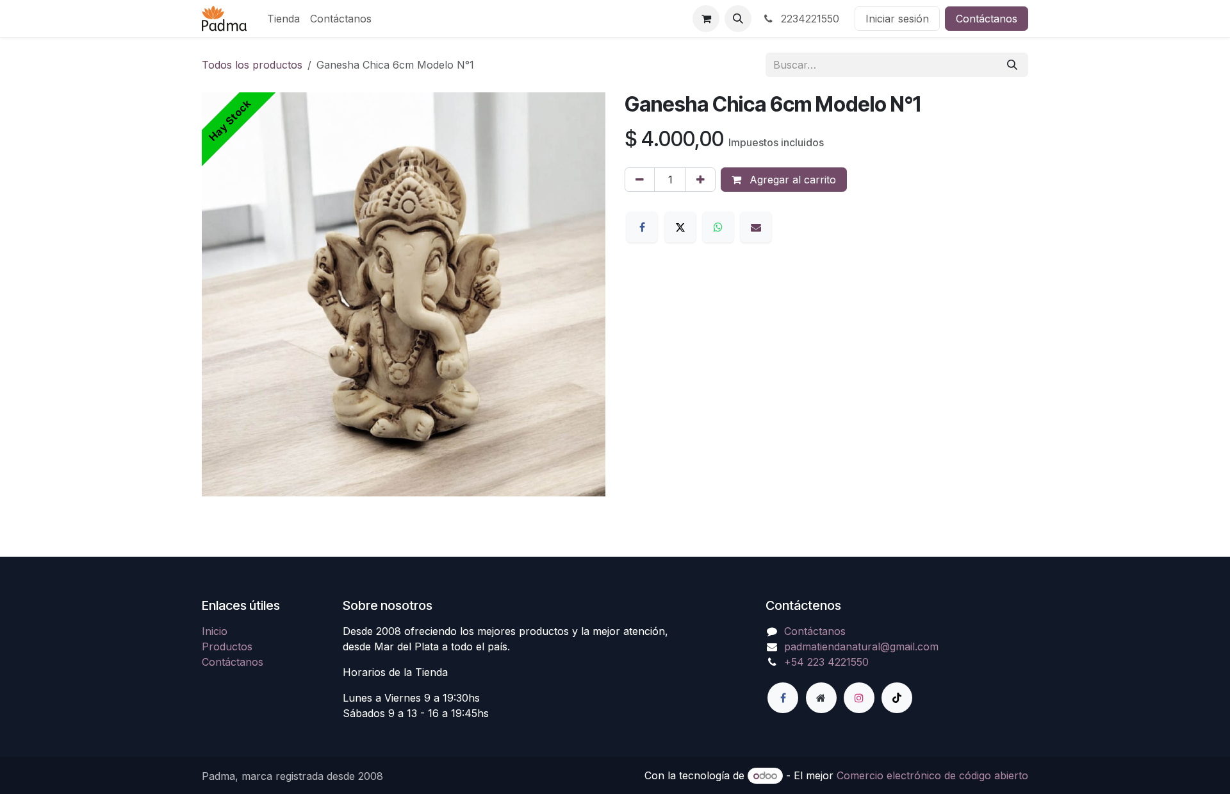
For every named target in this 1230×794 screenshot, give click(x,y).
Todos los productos (252, 64)
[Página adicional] (821, 697)
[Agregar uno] (700, 179)
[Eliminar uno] (640, 179)
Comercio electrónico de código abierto (932, 775)
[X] (680, 227)
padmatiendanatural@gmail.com (861, 646)
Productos (227, 646)
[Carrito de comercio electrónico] (706, 18)
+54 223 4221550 (826, 661)
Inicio (214, 631)
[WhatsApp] (718, 227)
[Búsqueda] (1012, 65)
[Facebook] (642, 227)
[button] (738, 18)
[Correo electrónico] (756, 227)
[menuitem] (283, 18)
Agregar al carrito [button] (791, 179)
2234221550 (808, 18)
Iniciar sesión (897, 18)
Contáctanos (986, 18)
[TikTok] (897, 697)
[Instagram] (859, 697)
